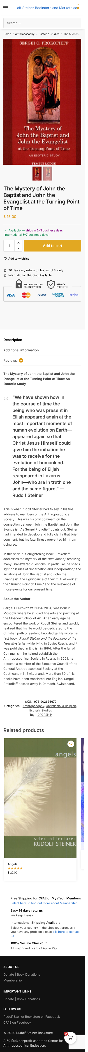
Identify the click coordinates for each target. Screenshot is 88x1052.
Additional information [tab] (21, 350)
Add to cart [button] (40, 876)
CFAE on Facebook (17, 1022)
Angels (12, 864)
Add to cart (52, 245)
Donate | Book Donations (21, 974)
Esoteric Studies (49, 34)
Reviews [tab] (12, 360)
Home (7, 34)
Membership (12, 980)
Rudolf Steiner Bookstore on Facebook (31, 1016)
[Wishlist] (70, 744)
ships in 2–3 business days (44, 230)
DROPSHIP (44, 714)
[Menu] (10, 8)
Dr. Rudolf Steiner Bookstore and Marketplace (42, 8)
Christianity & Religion (61, 706)
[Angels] (40, 798)
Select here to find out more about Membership (44, 903)
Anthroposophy (25, 34)
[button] (77, 8)
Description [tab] (12, 340)
